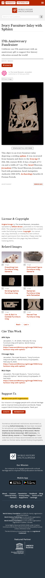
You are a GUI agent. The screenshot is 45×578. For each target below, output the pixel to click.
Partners (13, 497)
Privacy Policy (24, 496)
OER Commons (31, 433)
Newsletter (22, 494)
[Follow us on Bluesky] (20, 507)
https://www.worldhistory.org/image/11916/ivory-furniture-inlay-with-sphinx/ (23, 348)
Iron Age (34, 159)
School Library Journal (10, 435)
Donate (6, 412)
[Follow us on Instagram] (28, 507)
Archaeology (27, 174)
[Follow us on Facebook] (12, 507)
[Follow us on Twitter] (16, 507)
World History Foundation (11, 513)
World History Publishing (13, 517)
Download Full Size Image (22, 148)
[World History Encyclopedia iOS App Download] (15, 482)
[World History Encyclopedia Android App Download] (29, 482)
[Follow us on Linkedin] (24, 507)
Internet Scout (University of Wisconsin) (18, 431)
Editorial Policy (10, 496)
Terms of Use (37, 496)
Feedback (33, 494)
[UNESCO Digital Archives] (22, 548)
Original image (7, 224)
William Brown (17, 227)
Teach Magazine (29, 435)
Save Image (7, 79)
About (4, 494)
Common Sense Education (29, 428)
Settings (33, 497)
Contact (12, 494)
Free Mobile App (22, 3)
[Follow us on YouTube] (33, 507)
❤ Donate (7, 65)
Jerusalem (6, 168)
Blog (41, 494)
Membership (10, 3)
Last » (26, 324)
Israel (31, 165)
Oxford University (17, 426)
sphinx (23, 156)
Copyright (27, 231)
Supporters (23, 497)
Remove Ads (38, 184)
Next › (18, 324)
